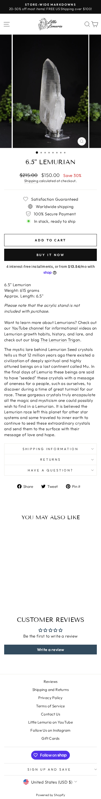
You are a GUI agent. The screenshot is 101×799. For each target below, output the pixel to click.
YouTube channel (28, 328)
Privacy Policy (50, 697)
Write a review (50, 649)
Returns (50, 459)
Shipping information (51, 449)
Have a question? (50, 470)
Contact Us (50, 714)
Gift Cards (50, 738)
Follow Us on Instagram (50, 730)
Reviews (51, 681)
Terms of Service (50, 706)
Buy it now (51, 255)
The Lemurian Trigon (60, 339)
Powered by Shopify (50, 795)
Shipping (31, 181)
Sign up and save (49, 769)
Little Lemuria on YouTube (50, 722)
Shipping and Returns (50, 689)
